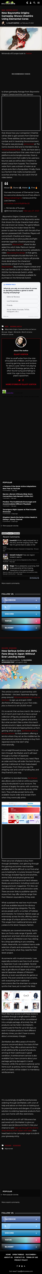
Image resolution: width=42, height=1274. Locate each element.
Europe (4, 332)
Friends (9, 305)
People (4, 533)
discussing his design (16, 253)
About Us (8, 1257)
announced (29, 144)
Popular (16, 533)
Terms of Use (32, 1257)
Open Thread (18, 1254)
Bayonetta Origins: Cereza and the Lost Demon (21, 329)
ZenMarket (32, 778)
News (3, 10)
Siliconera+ (31, 1254)
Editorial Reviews (13, 297)
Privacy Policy (21, 1260)
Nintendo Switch (12, 10)
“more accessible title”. (11, 150)
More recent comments (10, 583)
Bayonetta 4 (7, 267)
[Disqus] (21, 416)
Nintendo (18, 332)
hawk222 (13, 540)
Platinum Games (7, 334)
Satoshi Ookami (16, 555)
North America (27, 332)
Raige (12, 566)
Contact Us (19, 1257)
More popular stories (10, 526)
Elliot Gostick (13, 23)
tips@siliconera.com (25, 1271)
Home (8, 1254)
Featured (5, 648)
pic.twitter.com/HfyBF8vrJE (17, 203)
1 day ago (12, 561)
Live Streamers (12, 301)
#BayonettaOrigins (13, 198)
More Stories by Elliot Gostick (21, 384)
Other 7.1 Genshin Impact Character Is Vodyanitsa (18, 549)
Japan (11, 332)
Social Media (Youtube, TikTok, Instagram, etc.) (18, 311)
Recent (10, 533)
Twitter (29, 53)
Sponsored (13, 648)
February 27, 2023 (31, 211)
